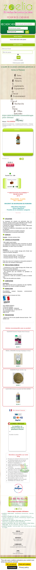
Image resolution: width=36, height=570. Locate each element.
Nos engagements (18, 539)
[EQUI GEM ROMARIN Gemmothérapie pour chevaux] (18, 146)
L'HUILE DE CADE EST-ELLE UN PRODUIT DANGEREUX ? (16, 462)
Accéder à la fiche (13, 434)
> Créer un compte (18, 60)
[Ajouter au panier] (12, 184)
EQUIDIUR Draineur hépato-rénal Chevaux (18, 331)
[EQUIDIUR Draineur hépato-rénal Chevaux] (18, 345)
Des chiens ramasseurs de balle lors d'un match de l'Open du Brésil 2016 (17, 476)
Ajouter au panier (11, 179)
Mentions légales (18, 534)
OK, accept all (11, 564)
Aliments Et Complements (8, 123)
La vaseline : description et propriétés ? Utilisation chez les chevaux (18, 469)
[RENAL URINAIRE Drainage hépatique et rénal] (18, 364)
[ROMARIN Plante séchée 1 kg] (18, 383)
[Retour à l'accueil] (18, 14)
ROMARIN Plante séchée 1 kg (18, 370)
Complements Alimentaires (21, 123)
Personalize (12, 567)
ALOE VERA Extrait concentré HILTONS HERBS (18, 389)
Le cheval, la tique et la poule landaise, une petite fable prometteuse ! (18, 473)
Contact (18, 552)
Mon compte (18, 45)
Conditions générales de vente (18, 547)
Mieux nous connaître (18, 532)
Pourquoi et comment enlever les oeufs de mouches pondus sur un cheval (18, 459)
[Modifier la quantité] (13, 186)
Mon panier (18, 36)
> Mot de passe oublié (18, 63)
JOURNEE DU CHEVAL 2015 (15, 480)
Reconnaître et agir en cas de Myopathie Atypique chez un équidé (17, 478)
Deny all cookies (24, 564)
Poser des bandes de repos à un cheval (18, 471)
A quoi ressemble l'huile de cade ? (17, 464)
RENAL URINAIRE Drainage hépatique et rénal (18, 350)
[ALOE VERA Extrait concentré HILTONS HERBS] (18, 402)
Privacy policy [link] (24, 567)
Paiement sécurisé (18, 545)
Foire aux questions (18, 553)
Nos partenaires (18, 540)
